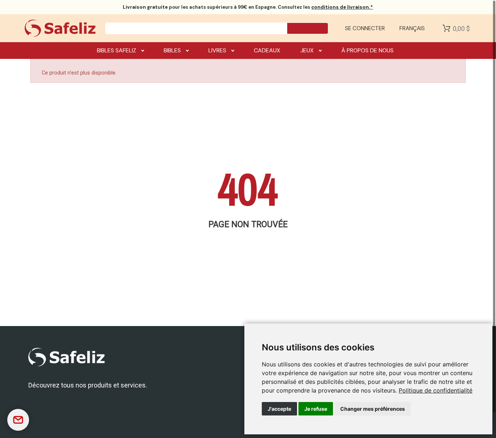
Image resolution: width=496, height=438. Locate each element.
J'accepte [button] (279, 409)
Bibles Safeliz (116, 50)
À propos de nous (367, 50)
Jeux (307, 50)
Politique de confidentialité (435, 390)
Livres (217, 50)
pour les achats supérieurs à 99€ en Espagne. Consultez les (248, 7)
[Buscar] (307, 28)
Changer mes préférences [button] (372, 409)
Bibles (172, 50)
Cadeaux (267, 50)
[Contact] (18, 420)
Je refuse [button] (315, 409)
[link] (435, 390)
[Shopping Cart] (446, 28)
